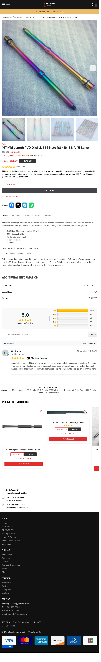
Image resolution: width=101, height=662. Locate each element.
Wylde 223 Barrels (88, 390)
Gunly (40, 632)
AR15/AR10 (53, 390)
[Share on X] (18, 205)
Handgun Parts (8, 533)
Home (4, 17)
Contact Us (7, 561)
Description (16, 215)
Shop (10, 17)
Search (92, 334)
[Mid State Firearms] (28, 358)
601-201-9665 (13, 607)
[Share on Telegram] (24, 205)
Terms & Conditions (11, 565)
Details (5, 215)
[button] (94, 5)
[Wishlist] (41, 411)
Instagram (6, 589)
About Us (6, 558)
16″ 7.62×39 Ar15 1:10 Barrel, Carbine (68, 422)
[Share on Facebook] (11, 205)
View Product (23, 464)
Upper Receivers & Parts (69, 390)
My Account (7, 554)
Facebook (6, 582)
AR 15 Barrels (42, 390)
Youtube (5, 593)
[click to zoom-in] (50, 68)
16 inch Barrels (18, 390)
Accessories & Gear (11, 541)
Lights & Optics (9, 537)
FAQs (4, 568)
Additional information (32, 215)
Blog (4, 572)
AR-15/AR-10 (7, 530)
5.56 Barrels (31, 390)
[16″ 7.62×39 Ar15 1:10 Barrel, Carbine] (67, 413)
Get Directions (8, 626)
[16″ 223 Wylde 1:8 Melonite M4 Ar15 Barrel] (22, 426)
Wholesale (6, 544)
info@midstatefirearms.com (14, 614)
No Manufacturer (21, 17)
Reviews (48, 215)
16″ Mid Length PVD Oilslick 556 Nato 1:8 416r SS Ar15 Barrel (54, 17)
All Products (7, 526)
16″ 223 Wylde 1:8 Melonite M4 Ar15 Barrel (23, 450)
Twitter (5, 586)
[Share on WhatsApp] (31, 205)
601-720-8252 (12, 610)
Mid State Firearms (39, 358)
